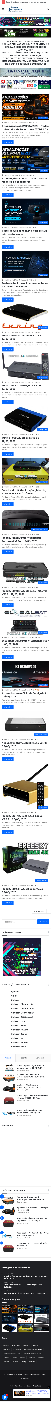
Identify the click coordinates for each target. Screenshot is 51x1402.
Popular (8, 1058)
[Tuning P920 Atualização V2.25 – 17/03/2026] (25, 1318)
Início (12, 1386)
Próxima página (39, 911)
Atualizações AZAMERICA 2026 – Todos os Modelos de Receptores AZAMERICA (25, 127)
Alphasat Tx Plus (19, 1042)
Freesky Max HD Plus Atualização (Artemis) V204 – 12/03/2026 (21, 539)
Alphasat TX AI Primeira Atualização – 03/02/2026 (29, 1086)
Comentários (41, 1058)
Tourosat (15, 1361)
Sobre (29, 1386)
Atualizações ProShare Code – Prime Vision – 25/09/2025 (30, 1111)
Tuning (23, 1361)
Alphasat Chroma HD (22, 1004)
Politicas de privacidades (25, 1390)
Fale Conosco (20, 1386)
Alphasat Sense (19, 1034)
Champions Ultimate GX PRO (32, 1353)
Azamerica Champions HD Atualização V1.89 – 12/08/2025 (31, 1075)
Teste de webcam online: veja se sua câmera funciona (26, 2)
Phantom (6, 1361)
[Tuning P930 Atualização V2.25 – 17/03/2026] (9, 1328)
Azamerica (6, 1349)
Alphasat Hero (18, 1025)
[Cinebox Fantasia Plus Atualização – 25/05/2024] (8, 1248)
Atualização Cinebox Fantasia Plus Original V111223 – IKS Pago (32, 1096)
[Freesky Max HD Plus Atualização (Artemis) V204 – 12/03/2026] (41, 1328)
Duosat (14, 1357)
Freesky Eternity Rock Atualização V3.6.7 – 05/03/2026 (22, 817)
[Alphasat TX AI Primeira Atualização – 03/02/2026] (9, 1088)
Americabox (16, 1345)
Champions (17, 1349)
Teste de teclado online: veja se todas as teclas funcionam (25, 285)
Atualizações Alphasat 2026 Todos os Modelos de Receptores (24, 180)
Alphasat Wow (18, 1046)
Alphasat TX (17, 1038)
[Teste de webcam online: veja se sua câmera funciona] (41, 1309)
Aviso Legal (37, 1386)
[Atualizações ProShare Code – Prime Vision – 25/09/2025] (9, 1113)
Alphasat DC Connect (22, 1017)
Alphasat (15, 1000)
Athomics (26, 1345)
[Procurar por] (48, 10)
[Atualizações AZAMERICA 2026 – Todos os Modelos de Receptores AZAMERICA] (9, 1309)
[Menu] (3, 10)
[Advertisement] (25, 40)
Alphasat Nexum (19, 1029)
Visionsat (32, 1361)
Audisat (35, 1345)
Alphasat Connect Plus (23, 1012)
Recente (23, 1058)
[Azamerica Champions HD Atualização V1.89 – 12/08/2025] (9, 1077)
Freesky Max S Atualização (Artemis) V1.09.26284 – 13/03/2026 (24, 492)
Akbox (14, 995)
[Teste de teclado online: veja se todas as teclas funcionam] (9, 1318)
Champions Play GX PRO (11, 1353)
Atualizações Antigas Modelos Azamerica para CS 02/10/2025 (31, 1066)
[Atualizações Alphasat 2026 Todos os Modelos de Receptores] (25, 1309)
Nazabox (41, 1357)
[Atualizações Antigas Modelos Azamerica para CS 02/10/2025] (9, 1068)
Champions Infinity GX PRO (33, 1349)
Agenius (15, 991)
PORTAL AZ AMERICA (11, 123)
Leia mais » (8, 142)
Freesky (22, 1357)
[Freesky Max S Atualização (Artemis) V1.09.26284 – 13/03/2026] (25, 1328)
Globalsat (32, 1357)
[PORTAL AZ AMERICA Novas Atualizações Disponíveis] (15, 9)
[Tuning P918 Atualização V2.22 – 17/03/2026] (41, 1318)
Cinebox (6, 1357)
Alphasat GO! (18, 1021)
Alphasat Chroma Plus (22, 1008)
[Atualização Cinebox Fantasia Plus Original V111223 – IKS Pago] (9, 1100)
